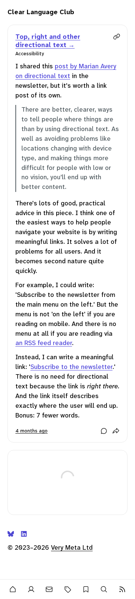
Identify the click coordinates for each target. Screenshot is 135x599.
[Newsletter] (49, 589)
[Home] (13, 589)
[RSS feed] (122, 589)
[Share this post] (116, 431)
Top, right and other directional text (47, 40)
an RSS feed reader (43, 343)
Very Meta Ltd (72, 547)
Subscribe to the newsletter (71, 367)
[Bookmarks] (85, 589)
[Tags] (67, 589)
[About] (31, 589)
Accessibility (29, 53)
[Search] (104, 589)
